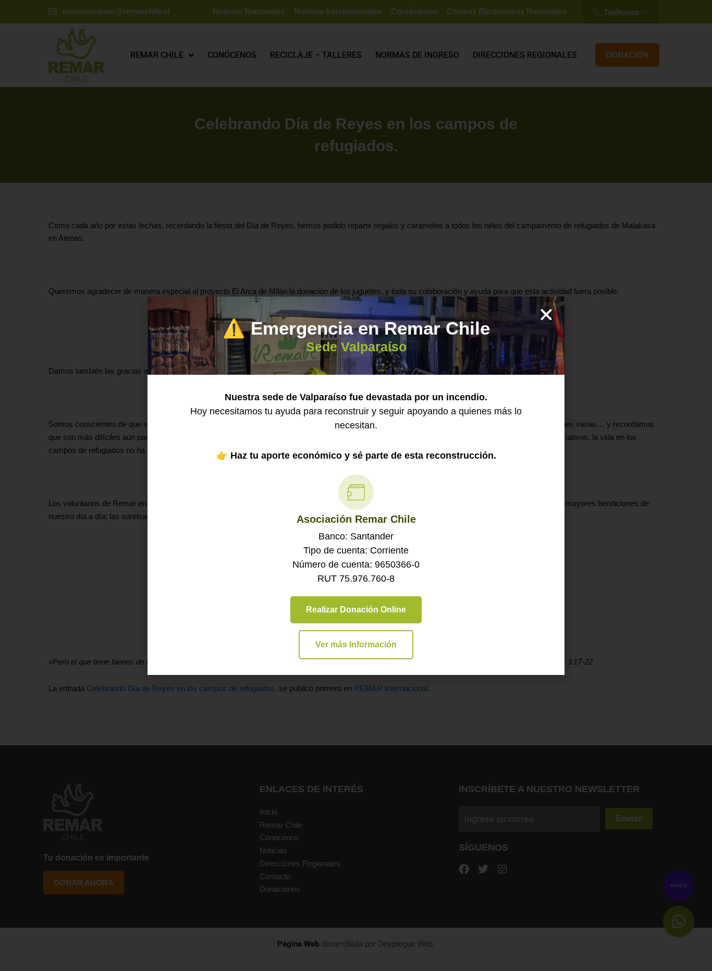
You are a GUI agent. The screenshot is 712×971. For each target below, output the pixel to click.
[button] (546, 315)
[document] (356, 485)
